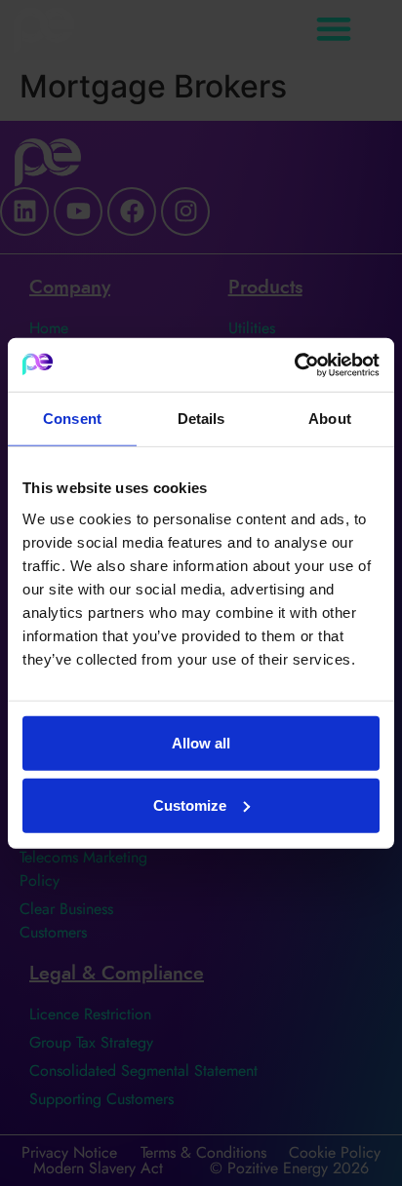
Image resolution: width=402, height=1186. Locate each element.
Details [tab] (201, 418)
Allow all (201, 742)
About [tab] (329, 418)
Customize (189, 804)
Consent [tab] (72, 418)
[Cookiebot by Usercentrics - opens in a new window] (294, 364)
